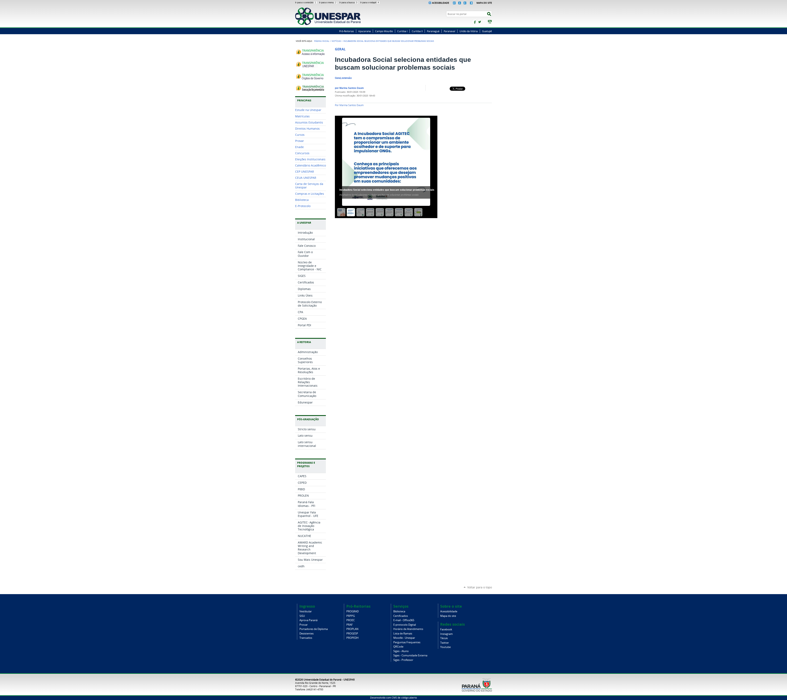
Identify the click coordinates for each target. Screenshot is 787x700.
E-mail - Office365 (403, 620)
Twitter (480, 22)
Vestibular (305, 611)
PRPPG (350, 616)
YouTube (490, 22)
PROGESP (352, 633)
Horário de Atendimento (408, 629)
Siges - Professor (403, 660)
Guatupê (487, 31)
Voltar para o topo (479, 587)
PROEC (350, 620)
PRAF (349, 624)
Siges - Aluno (401, 651)
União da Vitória (468, 31)
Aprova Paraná (308, 620)
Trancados (305, 638)
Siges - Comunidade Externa (410, 655)
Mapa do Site (484, 2)
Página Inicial (321, 41)
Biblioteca (399, 611)
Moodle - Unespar (404, 638)
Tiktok (444, 638)
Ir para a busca (348, 2)
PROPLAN (352, 629)
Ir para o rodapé (369, 2)
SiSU (302, 616)
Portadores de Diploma (313, 629)
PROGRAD (352, 611)
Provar (303, 624)
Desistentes (306, 633)
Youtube (445, 647)
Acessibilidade (440, 2)
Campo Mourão (384, 31)
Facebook (474, 22)
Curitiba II (417, 31)
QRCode (398, 646)
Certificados (400, 616)
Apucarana (364, 31)
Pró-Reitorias (346, 31)
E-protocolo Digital (404, 624)
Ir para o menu (327, 2)
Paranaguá (433, 31)
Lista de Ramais (402, 633)
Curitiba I (402, 31)
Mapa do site (448, 616)
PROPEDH (352, 638)
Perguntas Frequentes (406, 642)
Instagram (485, 22)
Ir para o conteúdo (305, 2)
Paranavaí (449, 31)
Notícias (336, 41)
